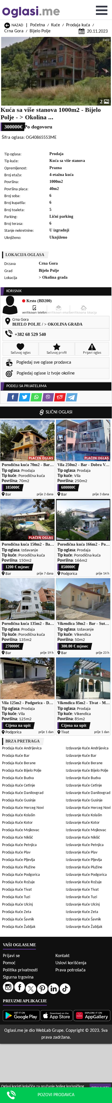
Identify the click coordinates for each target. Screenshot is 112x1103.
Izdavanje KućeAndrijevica (87, 748)
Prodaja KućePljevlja (18, 860)
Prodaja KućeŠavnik (18, 919)
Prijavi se (11, 956)
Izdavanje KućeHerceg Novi (88, 808)
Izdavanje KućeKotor (83, 823)
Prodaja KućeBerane (19, 763)
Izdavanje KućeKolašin (84, 815)
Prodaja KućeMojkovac (20, 830)
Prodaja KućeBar (16, 756)
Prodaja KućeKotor (17, 823)
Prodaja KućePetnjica (19, 845)
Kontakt (62, 956)
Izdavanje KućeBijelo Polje (87, 771)
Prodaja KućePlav (16, 852)
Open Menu (101, 10)
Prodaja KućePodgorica (21, 875)
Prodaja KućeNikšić (17, 837)
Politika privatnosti (20, 970)
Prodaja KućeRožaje (18, 882)
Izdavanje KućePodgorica (86, 875)
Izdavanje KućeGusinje (84, 800)
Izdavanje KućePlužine (84, 867)
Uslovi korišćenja (70, 963)
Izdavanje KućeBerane (84, 763)
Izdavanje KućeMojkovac (86, 830)
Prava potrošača (70, 970)
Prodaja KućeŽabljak (18, 927)
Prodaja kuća (78, 25)
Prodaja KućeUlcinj (17, 904)
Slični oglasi (59, 412)
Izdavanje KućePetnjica (85, 845)
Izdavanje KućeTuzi (81, 897)
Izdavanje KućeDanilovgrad (88, 793)
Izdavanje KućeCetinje (84, 785)
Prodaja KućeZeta (16, 912)
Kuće (55, 25)
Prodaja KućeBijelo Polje (21, 771)
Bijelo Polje (40, 31)
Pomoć (9, 963)
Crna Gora (14, 31)
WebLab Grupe (49, 1030)
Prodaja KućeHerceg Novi (23, 808)
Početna (37, 25)
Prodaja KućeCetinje (18, 785)
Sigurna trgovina (18, 977)
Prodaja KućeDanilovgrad (22, 793)
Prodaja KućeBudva (18, 778)
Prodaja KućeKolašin (18, 815)
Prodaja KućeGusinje (19, 800)
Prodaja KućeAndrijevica (22, 748)
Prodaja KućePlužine (18, 867)
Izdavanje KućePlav (81, 852)
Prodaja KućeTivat (17, 890)
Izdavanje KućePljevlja (84, 860)
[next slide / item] (107, 71)
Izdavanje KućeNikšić (83, 837)
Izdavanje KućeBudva (83, 778)
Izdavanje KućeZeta (82, 912)
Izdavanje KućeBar (81, 756)
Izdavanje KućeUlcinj (83, 904)
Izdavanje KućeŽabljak (84, 927)
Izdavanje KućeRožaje (84, 882)
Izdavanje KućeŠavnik (83, 919)
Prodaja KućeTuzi (16, 897)
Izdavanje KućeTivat (82, 890)
